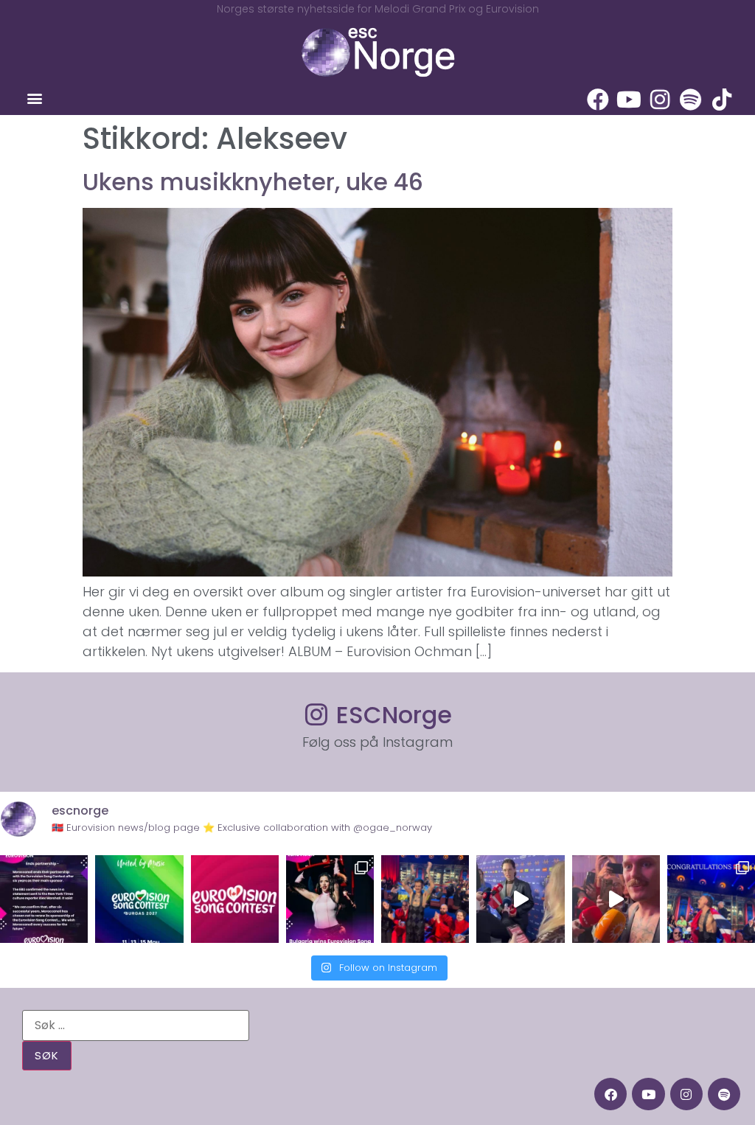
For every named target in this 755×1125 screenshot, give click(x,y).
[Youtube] (629, 99)
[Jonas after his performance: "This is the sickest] (425, 899)
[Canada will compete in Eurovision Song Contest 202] (235, 899)
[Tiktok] (722, 99)
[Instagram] (660, 99)
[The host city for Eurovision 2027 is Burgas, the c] (139, 899)
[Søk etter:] (135, 1025)
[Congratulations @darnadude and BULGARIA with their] (330, 899)
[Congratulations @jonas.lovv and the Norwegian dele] (711, 899)
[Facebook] (598, 99)
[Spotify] (691, 99)
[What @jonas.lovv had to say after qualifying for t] (616, 899)
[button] (34, 98)
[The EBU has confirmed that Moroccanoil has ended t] (44, 899)
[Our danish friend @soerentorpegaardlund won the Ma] (520, 899)
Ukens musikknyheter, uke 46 (253, 181)
